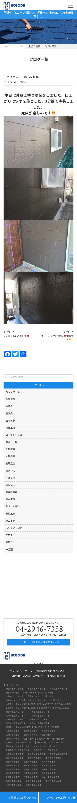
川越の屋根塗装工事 (14, 758)
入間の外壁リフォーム (15, 719)
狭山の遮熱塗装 (13, 735)
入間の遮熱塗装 (48, 731)
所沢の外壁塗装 (34, 758)
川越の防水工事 (13, 770)
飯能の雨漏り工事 (33, 781)
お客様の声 (11, 492)
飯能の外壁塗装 (13, 762)
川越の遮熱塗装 (31, 731)
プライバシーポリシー (22, 670)
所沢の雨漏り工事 (14, 781)
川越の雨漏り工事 (53, 781)
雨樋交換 (10, 470)
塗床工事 (10, 420)
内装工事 (10, 427)
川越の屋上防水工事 (36, 689)
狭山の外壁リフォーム (39, 719)
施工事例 (10, 520)
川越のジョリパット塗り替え (18, 700)
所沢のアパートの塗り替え (17, 746)
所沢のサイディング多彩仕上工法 (20, 704)
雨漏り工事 (11, 442)
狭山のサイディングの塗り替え (51, 743)
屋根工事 (10, 513)
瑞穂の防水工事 (13, 773)
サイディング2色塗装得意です (57, 337)
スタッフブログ (14, 527)
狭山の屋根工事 (31, 777)
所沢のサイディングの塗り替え (19, 739)
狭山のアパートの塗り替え (45, 750)
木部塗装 (10, 456)
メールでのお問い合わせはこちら (41, 642)
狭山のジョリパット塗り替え (48, 700)
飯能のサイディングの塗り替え (37, 735)
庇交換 (9, 413)
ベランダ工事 (13, 392)
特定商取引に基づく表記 (51, 670)
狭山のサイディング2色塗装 (46, 727)
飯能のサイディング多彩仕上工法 (20, 708)
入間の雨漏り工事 (14, 785)
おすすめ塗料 (13, 506)
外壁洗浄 (10, 399)
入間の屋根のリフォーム (16, 716)
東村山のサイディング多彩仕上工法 (55, 704)
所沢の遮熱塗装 (13, 731)
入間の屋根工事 (13, 777)
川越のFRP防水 (29, 693)
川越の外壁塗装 (31, 762)
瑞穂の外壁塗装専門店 (15, 723)
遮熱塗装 (10, 463)
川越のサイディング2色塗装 (18, 727)
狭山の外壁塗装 (13, 766)
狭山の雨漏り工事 (33, 785)
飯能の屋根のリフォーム (16, 712)
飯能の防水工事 (48, 766)
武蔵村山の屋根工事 (50, 777)
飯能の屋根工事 (48, 773)
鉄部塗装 (10, 449)
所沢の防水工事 (31, 766)
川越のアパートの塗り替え (45, 746)
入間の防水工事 (31, 770)
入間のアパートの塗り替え (17, 750)
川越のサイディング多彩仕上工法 (54, 708)
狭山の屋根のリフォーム (42, 716)
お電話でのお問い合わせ (19, 797)
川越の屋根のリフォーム (42, 712)
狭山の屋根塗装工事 (58, 754)
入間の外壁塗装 (48, 762)
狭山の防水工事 (48, 770)
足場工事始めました (16, 336)
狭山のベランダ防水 (14, 696)
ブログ (23, 82)
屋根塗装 (10, 485)
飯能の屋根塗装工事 (36, 754)
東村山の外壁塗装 (53, 758)
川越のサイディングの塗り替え (51, 739)
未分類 (9, 549)
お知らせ (10, 542)
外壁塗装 (10, 477)
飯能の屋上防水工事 (14, 689)
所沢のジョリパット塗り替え (40, 696)
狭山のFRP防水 (47, 693)
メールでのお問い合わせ (57, 797)
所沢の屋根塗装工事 (14, 754)
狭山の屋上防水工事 (58, 689)
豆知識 (9, 406)
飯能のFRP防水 (12, 693)
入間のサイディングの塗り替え (19, 743)
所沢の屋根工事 (31, 773)
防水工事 (10, 499)
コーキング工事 (14, 435)
